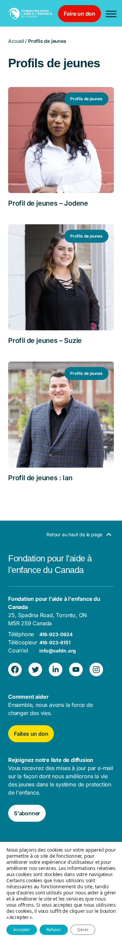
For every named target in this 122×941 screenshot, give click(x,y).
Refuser (53, 930)
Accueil (16, 41)
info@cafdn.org (57, 651)
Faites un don (31, 733)
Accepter (21, 930)
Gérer (82, 930)
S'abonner (27, 813)
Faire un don (79, 13)
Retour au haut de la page (75, 534)
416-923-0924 (56, 634)
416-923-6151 (54, 642)
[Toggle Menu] (111, 14)
